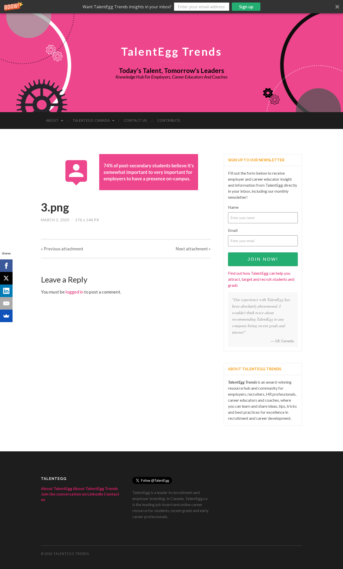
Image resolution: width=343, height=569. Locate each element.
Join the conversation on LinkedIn (72, 493)
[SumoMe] (6, 316)
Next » (193, 248)
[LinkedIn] (6, 291)
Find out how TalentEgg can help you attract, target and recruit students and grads (261, 279)
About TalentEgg (56, 488)
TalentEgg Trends (171, 51)
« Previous (62, 248)
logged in (74, 292)
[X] (6, 278)
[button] (171, 6)
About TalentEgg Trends (95, 488)
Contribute (169, 120)
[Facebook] (6, 265)
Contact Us (135, 120)
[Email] (6, 303)
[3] (126, 172)
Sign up (246, 7)
